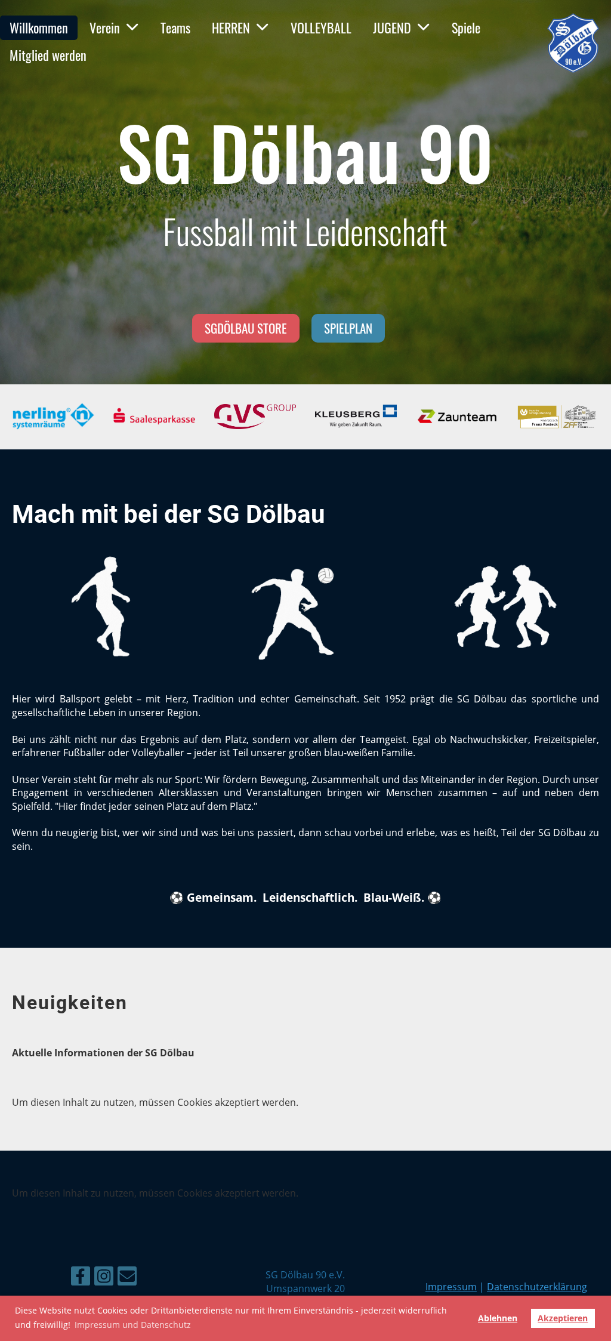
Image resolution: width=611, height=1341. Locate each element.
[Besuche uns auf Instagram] (103, 1278)
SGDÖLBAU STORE (246, 328)
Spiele (466, 27)
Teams (175, 27)
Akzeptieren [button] (563, 1318)
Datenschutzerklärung (537, 1286)
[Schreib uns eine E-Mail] (127, 1278)
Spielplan (348, 328)
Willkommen (39, 27)
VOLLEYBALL (321, 27)
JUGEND (392, 27)
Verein (105, 27)
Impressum (451, 1286)
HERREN (231, 27)
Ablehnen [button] (497, 1318)
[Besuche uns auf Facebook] (80, 1278)
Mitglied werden (48, 54)
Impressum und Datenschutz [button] (133, 1324)
